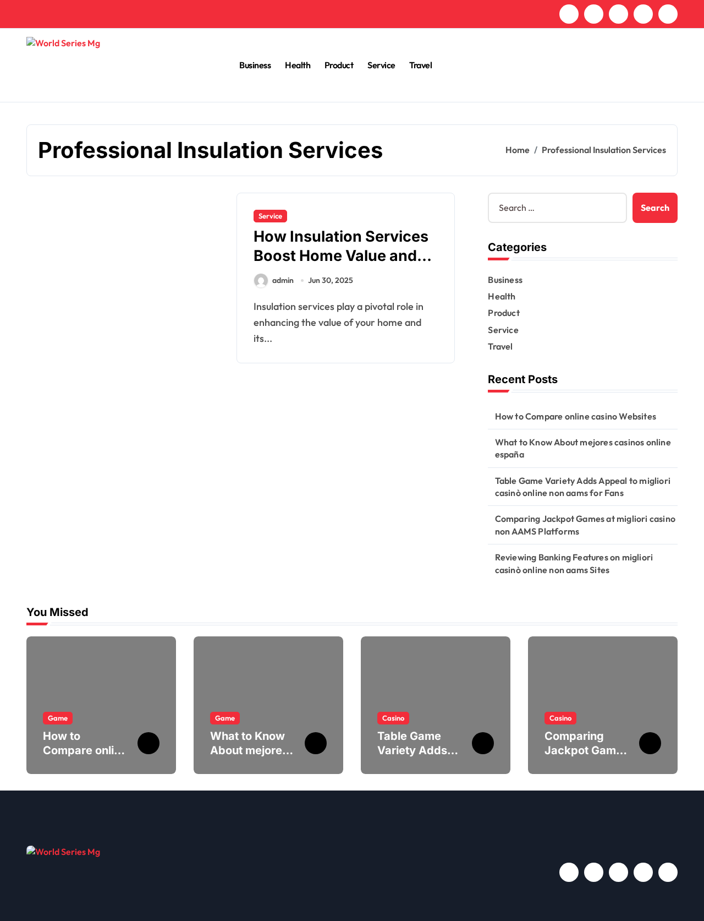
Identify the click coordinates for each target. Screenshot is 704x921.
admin (283, 280)
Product (339, 64)
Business (255, 64)
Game (58, 717)
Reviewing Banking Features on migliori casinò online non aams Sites (574, 563)
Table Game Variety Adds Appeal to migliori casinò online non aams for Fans (582, 486)
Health (297, 64)
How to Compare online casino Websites (575, 416)
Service (381, 64)
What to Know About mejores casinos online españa (583, 448)
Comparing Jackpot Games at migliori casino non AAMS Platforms (585, 524)
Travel (420, 64)
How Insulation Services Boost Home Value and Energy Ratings (341, 255)
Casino (393, 717)
